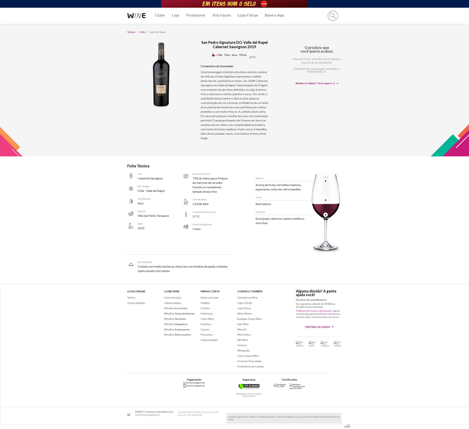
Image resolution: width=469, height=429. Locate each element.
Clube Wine (172, 291)
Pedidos (205, 302)
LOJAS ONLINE (136, 291)
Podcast (242, 345)
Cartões (205, 308)
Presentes (207, 334)
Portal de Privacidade (249, 361)
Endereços (207, 313)
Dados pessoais (210, 297)
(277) (252, 57)
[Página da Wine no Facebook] (300, 344)
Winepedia (243, 350)
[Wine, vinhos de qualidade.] (129, 414)
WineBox (175, 308)
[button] (333, 16)
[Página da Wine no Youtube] (338, 344)
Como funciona (172, 297)
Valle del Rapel (157, 32)
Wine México (244, 313)
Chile (142, 32)
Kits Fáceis (222, 15)
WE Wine (242, 339)
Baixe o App (274, 15)
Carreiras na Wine (247, 297)
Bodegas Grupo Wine (249, 318)
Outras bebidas (136, 302)
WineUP (242, 329)
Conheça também (249, 291)
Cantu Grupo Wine (248, 355)
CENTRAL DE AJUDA (317, 326)
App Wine (243, 324)
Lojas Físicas (247, 15)
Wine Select (244, 334)
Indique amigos (172, 302)
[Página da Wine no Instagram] (325, 344)
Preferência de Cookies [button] (250, 366)
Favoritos (206, 324)
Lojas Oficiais (244, 302)
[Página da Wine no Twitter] (312, 344)
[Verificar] (249, 389)
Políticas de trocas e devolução (313, 310)
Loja (175, 15)
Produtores (195, 15)
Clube (160, 15)
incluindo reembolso (328, 313)
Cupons (205, 329)
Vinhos (131, 32)
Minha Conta (210, 291)
